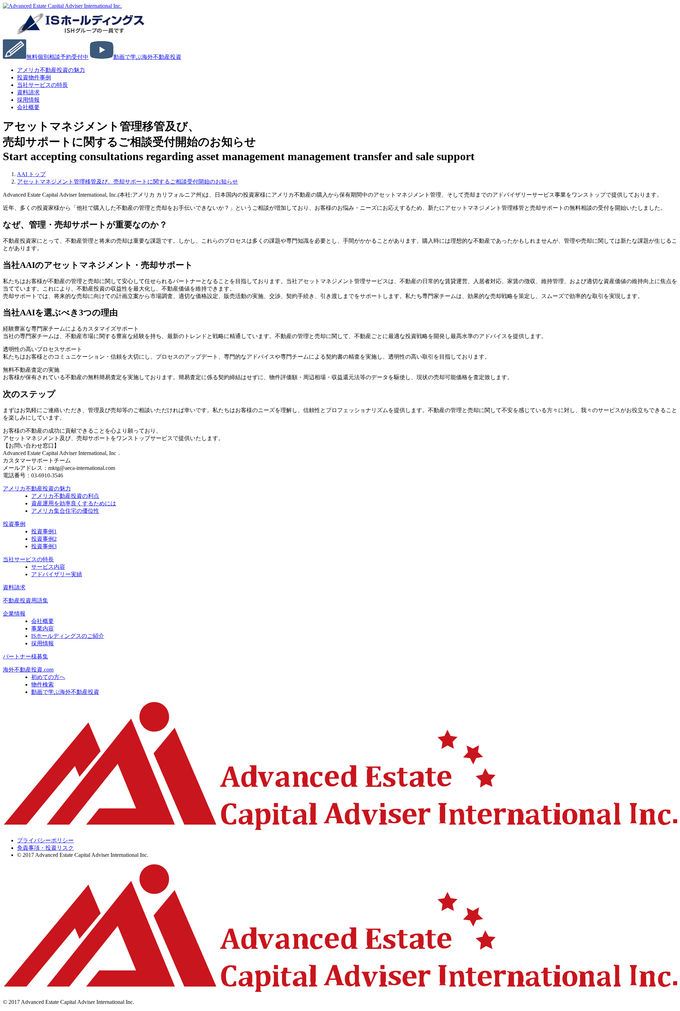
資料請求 (14, 587)
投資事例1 (44, 531)
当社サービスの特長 (42, 85)
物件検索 (42, 684)
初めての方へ (48, 677)
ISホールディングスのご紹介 (67, 636)
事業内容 (42, 628)
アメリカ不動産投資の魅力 (51, 70)
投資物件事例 (34, 77)
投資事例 (14, 524)
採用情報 (42, 643)
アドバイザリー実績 (56, 574)
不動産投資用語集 (25, 600)
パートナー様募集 (25, 656)
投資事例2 (44, 539)
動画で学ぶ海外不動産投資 (65, 692)
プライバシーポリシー (45, 840)
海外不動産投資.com (28, 670)
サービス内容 (48, 567)
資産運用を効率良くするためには (73, 503)
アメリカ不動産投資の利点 (65, 496)
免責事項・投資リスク (45, 848)
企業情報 (14, 614)
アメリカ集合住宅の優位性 (65, 511)
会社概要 (28, 107)
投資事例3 (44, 546)
